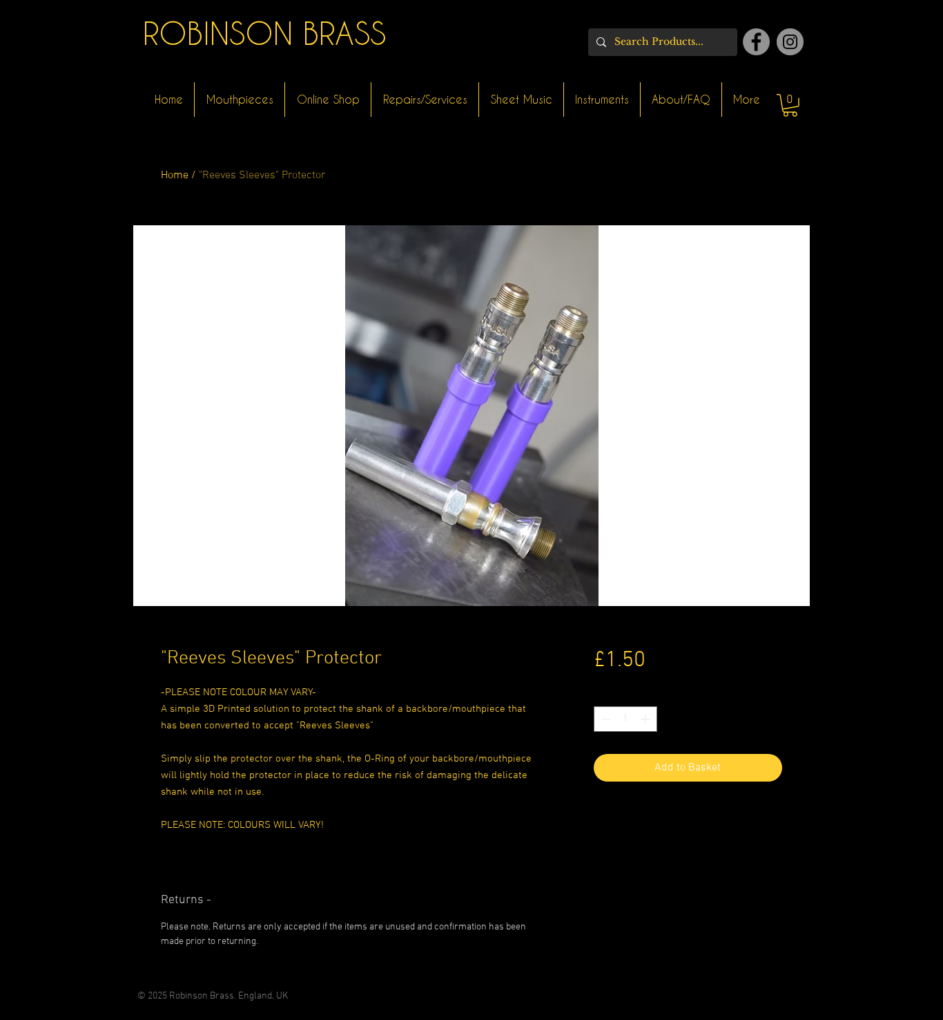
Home (174, 175)
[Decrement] (604, 719)
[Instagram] (790, 41)
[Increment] (646, 719)
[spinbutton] (625, 719)
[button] (790, 105)
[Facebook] (756, 41)
